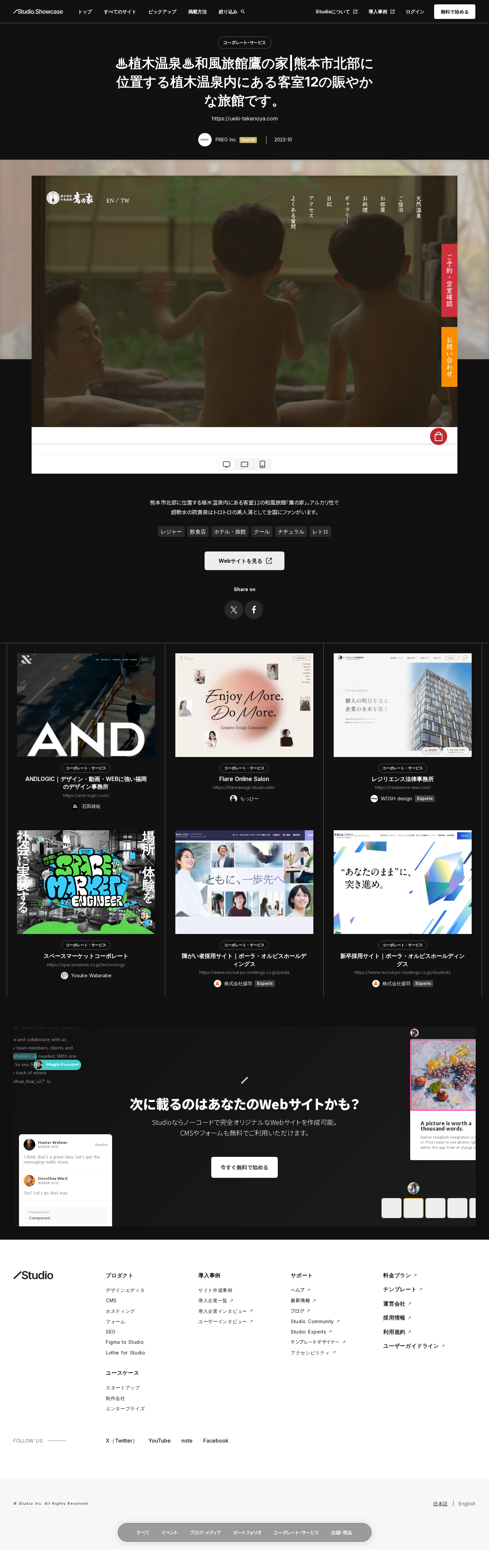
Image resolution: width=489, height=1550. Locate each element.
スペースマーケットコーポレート (86, 956)
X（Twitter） (122, 1440)
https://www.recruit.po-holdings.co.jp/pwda (244, 972)
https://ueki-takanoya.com (245, 118)
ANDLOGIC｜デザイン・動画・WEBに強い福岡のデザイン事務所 (86, 783)
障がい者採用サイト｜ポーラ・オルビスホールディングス (244, 960)
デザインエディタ (125, 1290)
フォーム (115, 1321)
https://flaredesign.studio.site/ (244, 787)
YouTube (159, 1440)
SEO (111, 1331)
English (467, 1503)
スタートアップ (123, 1387)
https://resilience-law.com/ (402, 787)
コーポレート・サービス (244, 42)
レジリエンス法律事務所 (403, 779)
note (187, 1440)
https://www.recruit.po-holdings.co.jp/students (402, 972)
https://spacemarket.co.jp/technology (86, 964)
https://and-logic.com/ (86, 795)
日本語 (440, 1503)
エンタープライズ (125, 1408)
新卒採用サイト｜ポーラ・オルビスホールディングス (402, 960)
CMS (111, 1300)
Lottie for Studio (125, 1352)
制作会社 (115, 1398)
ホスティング (120, 1311)
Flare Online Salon (244, 779)
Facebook (216, 1440)
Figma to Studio (125, 1342)
